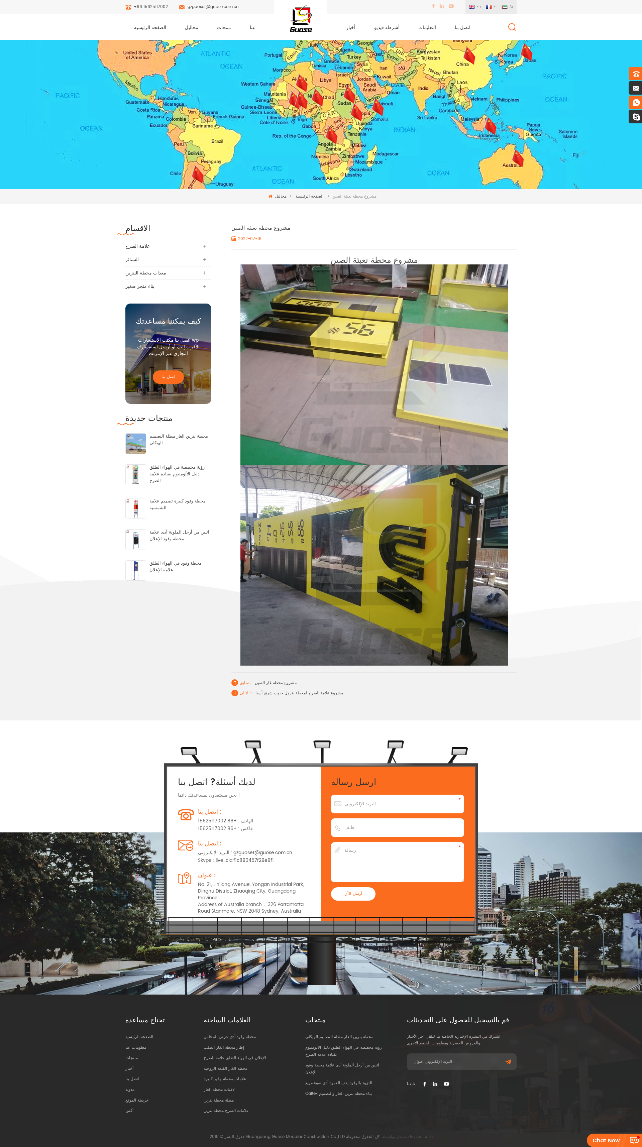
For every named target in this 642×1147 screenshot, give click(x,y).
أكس (129, 1111)
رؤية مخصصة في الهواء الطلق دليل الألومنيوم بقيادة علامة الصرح (177, 474)
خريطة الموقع (136, 1100)
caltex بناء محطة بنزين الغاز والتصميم (338, 1094)
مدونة (129, 1089)
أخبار (350, 27)
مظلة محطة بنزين (219, 1100)
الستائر (132, 259)
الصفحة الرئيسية (150, 27)
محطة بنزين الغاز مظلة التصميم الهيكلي (178, 440)
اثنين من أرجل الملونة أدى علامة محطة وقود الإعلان (179, 536)
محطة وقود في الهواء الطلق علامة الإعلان (175, 567)
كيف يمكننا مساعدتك (168, 321)
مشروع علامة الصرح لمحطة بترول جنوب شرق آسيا (299, 693)
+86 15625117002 (151, 7)
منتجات (224, 27)
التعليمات (427, 27)
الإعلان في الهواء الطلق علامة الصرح (235, 1058)
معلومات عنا (135, 1047)
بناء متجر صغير (139, 286)
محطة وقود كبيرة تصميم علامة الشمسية (177, 504)
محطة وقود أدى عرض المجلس (230, 1037)
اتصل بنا (462, 27)
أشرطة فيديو (387, 27)
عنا (252, 27)
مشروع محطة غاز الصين (276, 683)
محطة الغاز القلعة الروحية (225, 1068)
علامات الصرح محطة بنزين (226, 1111)
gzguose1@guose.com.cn (213, 7)
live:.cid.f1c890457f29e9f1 (245, 860)
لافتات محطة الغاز (219, 1089)
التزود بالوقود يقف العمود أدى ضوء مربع (338, 1083)
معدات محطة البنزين (145, 273)
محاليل (191, 27)
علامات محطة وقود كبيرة (225, 1079)
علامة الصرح (137, 246)
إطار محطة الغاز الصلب (224, 1047)
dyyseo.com (420, 1137)
